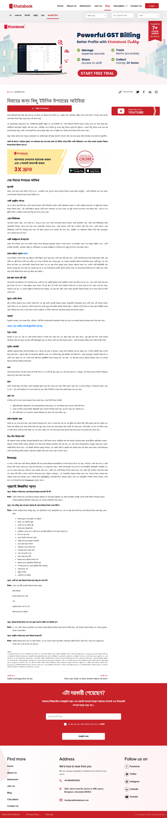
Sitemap (49, 814)
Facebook (134, 766)
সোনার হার (18, 15)
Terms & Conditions (11, 814)
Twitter (132, 773)
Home (60, 5)
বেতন (42, 15)
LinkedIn (133, 789)
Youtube (133, 796)
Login (152, 5)
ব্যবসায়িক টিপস (53, 15)
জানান (25, 253)
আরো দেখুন (91, 15)
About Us (71, 5)
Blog (107, 5)
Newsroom (85, 5)
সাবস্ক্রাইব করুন (83, 736)
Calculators (118, 5)
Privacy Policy (32, 814)
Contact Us (136, 5)
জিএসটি (27, 15)
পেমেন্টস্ (35, 15)
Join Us (98, 5)
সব (10, 15)
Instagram (134, 781)
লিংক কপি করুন (125, 91)
